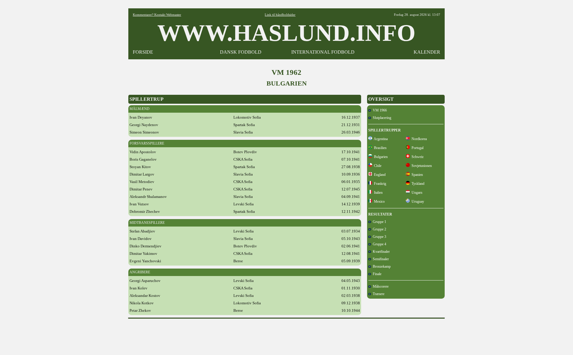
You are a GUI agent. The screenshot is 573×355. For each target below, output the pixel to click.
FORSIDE (143, 52)
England (379, 175)
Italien (377, 192)
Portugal (416, 148)
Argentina (380, 139)
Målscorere (380, 286)
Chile (376, 166)
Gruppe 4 (378, 244)
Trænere (377, 294)
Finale (376, 274)
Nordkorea (418, 139)
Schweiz (416, 157)
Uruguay (417, 201)
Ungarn (416, 192)
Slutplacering (381, 118)
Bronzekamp (381, 266)
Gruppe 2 (378, 229)
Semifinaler (380, 259)
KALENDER (427, 52)
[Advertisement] (286, 334)
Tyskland (417, 184)
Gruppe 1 (378, 222)
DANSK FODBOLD (240, 52)
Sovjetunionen (421, 166)
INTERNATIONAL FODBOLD (323, 52)
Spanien (416, 175)
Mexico (378, 201)
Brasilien (379, 148)
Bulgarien (380, 157)
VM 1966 (379, 110)
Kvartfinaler (380, 251)
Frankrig (379, 184)
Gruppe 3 (378, 237)
